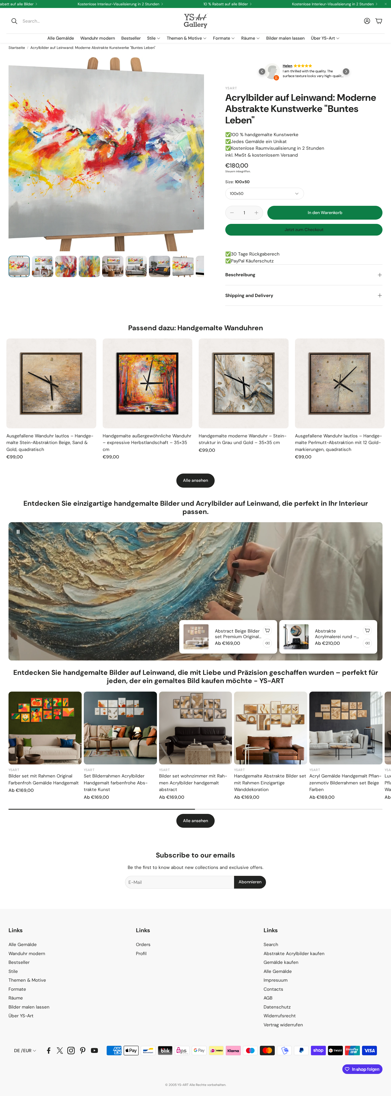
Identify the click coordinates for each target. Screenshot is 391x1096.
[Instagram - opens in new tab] (71, 1050)
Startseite (17, 47)
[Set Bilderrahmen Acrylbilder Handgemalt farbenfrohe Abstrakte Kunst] (120, 728)
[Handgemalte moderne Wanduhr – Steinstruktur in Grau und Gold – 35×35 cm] (244, 383)
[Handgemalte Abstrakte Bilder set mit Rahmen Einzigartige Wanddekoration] (270, 728)
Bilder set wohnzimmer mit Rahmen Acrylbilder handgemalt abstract (193, 782)
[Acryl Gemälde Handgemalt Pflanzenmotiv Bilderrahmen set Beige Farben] (345, 728)
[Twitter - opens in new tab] (60, 1050)
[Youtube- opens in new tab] (94, 1050)
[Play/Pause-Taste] (18, 531)
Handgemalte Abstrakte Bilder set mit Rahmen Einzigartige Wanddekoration (270, 782)
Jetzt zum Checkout (304, 229)
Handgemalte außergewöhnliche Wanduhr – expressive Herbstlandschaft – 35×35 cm (147, 442)
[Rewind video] (267, 643)
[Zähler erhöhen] (256, 212)
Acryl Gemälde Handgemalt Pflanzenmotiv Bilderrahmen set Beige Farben (345, 782)
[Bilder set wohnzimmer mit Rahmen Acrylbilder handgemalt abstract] (195, 728)
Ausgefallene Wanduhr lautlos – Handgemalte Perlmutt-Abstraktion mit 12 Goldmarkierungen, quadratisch (338, 442)
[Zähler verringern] (232, 212)
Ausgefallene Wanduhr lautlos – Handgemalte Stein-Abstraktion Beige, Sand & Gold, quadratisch (49, 442)
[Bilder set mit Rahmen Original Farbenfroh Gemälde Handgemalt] (45, 728)
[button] (44, 21)
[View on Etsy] (272, 72)
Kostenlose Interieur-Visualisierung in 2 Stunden (118, 4)
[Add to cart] (267, 630)
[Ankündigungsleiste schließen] (386, 4)
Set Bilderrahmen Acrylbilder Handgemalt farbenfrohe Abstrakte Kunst (116, 782)
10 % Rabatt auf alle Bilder (225, 4)
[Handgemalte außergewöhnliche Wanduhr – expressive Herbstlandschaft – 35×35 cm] (148, 383)
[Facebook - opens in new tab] (48, 1050)
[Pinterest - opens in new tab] (82, 1050)
